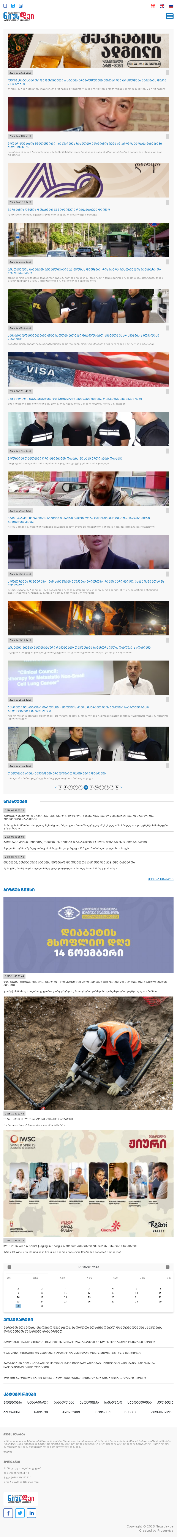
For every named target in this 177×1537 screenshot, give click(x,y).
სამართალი (38, 1402)
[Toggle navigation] (170, 16)
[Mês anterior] (9, 1267)
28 (136, 1302)
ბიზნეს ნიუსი (162, 1412)
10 (96, 787)
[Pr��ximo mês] (168, 1267)
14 (117, 787)
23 (18, 1302)
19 (89, 1297)
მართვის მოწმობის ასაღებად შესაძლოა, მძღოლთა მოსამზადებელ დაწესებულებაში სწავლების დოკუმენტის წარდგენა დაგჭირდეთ (83, 1329)
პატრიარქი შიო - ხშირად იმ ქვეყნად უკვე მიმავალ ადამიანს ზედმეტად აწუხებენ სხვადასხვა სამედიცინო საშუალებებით (79, 1365)
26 (89, 1302)
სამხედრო (113, 1402)
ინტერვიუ (102, 1412)
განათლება (64, 1402)
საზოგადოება (140, 1402)
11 (101, 787)
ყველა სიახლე (161, 879)
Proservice (165, 1530)
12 (106, 787)
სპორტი (41, 1412)
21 (136, 1297)
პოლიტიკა (12, 1402)
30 (18, 1306)
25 (65, 1302)
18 (65, 1297)
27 (113, 1302)
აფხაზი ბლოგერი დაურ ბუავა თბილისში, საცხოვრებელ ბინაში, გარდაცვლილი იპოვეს (74, 1378)
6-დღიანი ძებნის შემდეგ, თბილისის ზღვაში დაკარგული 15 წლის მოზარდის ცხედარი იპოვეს (79, 1342)
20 (113, 1297)
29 (160, 1302)
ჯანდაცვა (11, 1412)
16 (18, 1297)
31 (42, 1306)
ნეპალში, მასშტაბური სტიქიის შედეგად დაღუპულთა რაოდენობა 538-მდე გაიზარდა (72, 1352)
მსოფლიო (71, 1412)
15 (160, 1293)
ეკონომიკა (89, 1402)
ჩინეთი (131, 1412)
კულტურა (165, 1402)
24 (42, 1302)
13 (112, 787)
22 (160, 1297)
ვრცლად (7, 1451)
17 (42, 1297)
